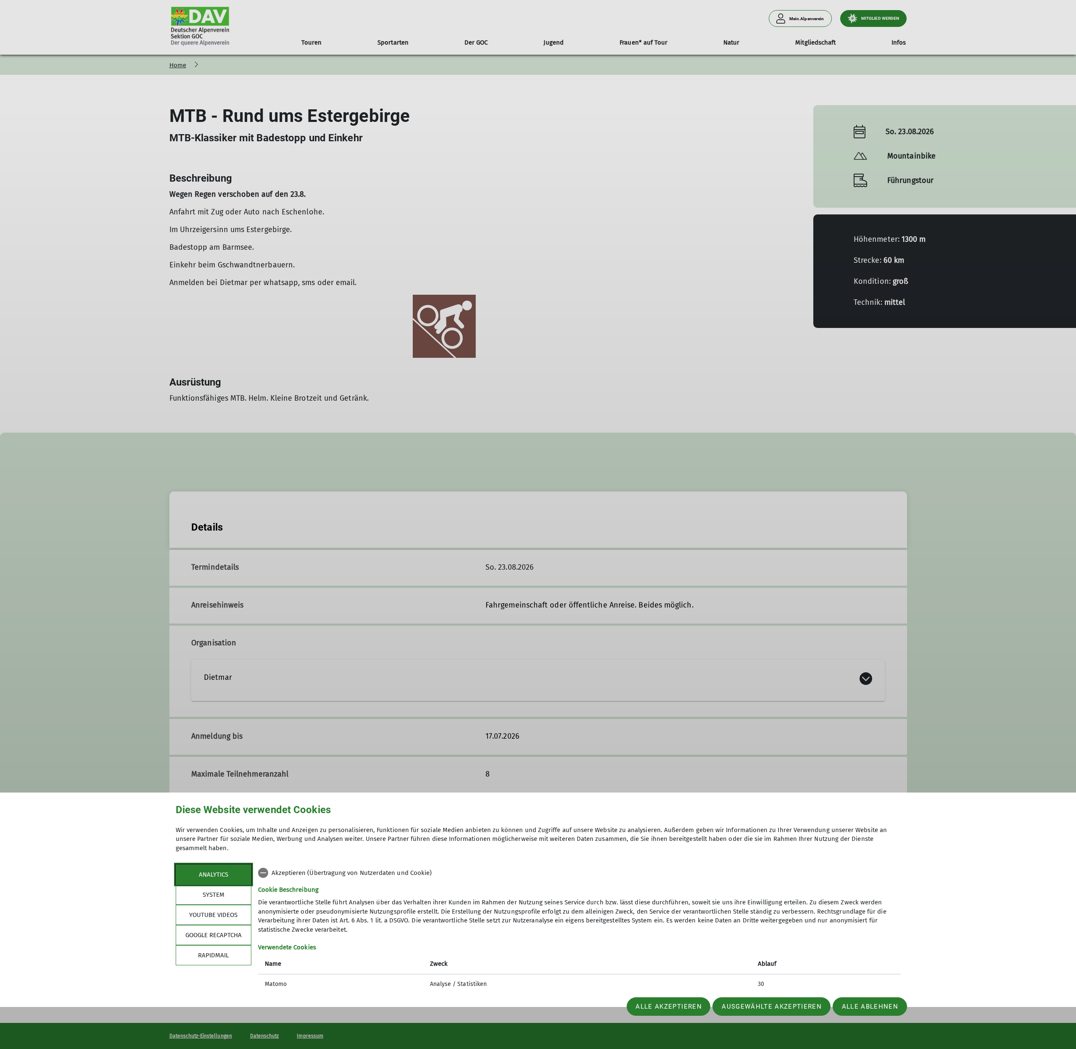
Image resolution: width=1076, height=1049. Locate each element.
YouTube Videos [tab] (213, 915)
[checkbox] (579, 872)
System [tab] (213, 894)
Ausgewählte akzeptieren (772, 1006)
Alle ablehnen (870, 1006)
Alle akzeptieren (669, 1006)
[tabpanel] (579, 929)
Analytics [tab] (213, 874)
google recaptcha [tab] (213, 935)
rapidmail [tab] (213, 955)
